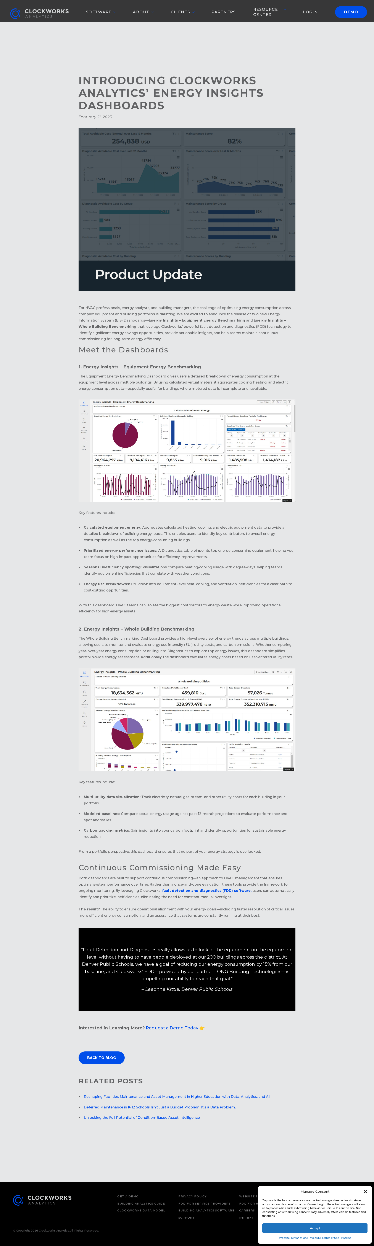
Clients (180, 12)
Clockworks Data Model (141, 1210)
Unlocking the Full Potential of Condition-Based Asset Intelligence (142, 1118)
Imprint (346, 1238)
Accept (315, 1228)
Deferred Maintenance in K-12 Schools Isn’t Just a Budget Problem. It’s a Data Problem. (160, 1107)
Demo (351, 12)
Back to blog (101, 1058)
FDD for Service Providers (204, 1203)
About (141, 12)
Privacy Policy (192, 1196)
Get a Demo (128, 1196)
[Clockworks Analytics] (42, 1209)
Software (98, 12)
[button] (365, 1191)
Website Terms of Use (293, 1238)
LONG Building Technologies (247, 971)
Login (310, 12)
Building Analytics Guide (141, 1203)
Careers (247, 1210)
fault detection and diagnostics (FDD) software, (207, 891)
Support (186, 1217)
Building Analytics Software (206, 1210)
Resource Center (265, 12)
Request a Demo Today (172, 1027)
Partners (223, 12)
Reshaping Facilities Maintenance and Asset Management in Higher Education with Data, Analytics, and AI (177, 1097)
